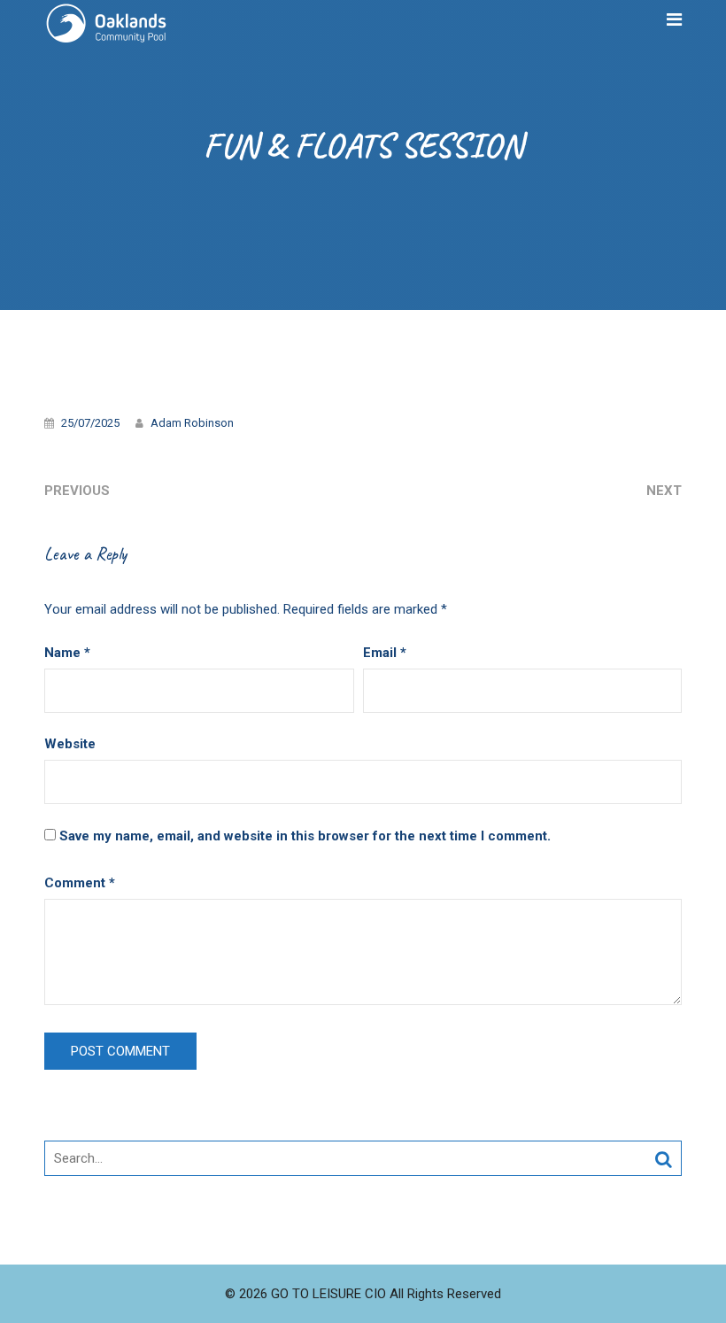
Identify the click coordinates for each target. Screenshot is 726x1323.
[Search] (663, 1159)
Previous (77, 491)
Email (384, 653)
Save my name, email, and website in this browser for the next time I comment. (305, 836)
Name (67, 653)
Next (664, 491)
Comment (79, 883)
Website (70, 744)
